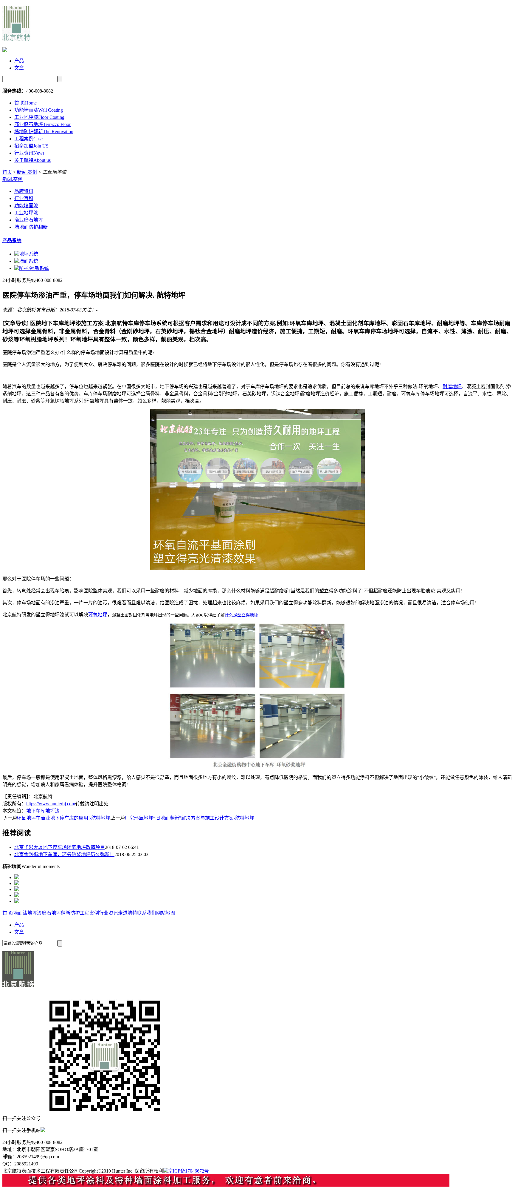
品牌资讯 (23, 191)
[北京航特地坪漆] (16, 37)
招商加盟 (31, 145)
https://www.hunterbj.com (50, 803)
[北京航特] (18, 985)
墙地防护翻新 (43, 131)
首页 (7, 172)
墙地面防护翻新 (31, 227)
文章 (19, 67)
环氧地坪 (97, 614)
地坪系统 (28, 253)
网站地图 (165, 912)
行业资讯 (29, 153)
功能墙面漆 (38, 110)
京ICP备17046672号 (188, 1170)
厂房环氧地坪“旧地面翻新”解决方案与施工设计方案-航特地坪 (189, 818)
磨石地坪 (51, 912)
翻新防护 (70, 912)
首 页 (25, 102)
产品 (19, 60)
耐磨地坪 (452, 386)
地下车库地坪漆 (43, 810)
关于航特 (32, 160)
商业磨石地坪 (42, 124)
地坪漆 (34, 912)
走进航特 (127, 912)
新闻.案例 (27, 172)
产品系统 (11, 240)
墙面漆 (20, 912)
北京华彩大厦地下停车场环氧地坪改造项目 (59, 847)
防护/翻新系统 (34, 268)
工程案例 (28, 138)
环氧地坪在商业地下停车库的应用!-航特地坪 (63, 818)
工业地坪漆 (39, 117)
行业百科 (23, 198)
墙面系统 (28, 261)
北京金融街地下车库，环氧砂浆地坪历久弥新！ (64, 854)
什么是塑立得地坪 (241, 615)
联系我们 (146, 912)
